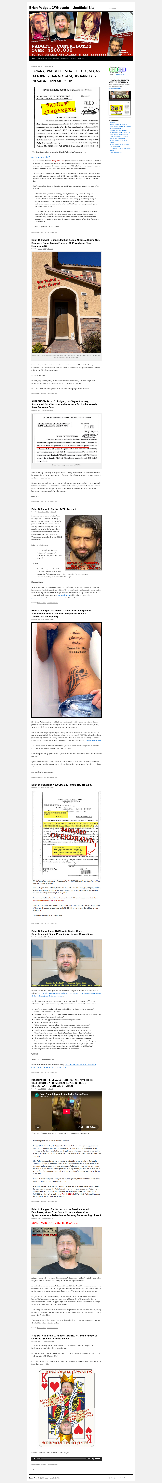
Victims (73, 58)
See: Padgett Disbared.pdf (40, 157)
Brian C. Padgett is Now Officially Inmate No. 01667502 (61, 784)
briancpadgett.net (64, 595)
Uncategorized (41, 232)
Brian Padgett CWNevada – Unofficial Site (62, 7)
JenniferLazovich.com (93, 740)
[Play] (34, 1459)
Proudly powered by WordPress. (119, 1478)
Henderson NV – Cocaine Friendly (48, 58)
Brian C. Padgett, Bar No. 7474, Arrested (53, 509)
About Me (81, 58)
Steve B (50, 66)
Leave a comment (52, 232)
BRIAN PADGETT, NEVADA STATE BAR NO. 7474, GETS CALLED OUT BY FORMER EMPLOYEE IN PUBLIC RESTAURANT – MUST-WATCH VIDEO (62, 1083)
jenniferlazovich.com (38, 598)
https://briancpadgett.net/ (115, 88)
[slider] (98, 1459)
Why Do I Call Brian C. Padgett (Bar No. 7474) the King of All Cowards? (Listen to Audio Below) (64, 1337)
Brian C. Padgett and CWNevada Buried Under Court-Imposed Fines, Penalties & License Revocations (62, 932)
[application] (66, 1459)
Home (33, 58)
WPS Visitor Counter (120, 74)
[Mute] (93, 1459)
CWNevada (65, 58)
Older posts (35, 1470)
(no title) (112, 122)
